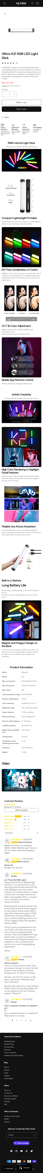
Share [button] (6, 117)
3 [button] (21, 1021)
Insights (7, 1076)
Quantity (5, 89)
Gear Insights (8, 1078)
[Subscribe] (34, 1135)
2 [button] (16, 1021)
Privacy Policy (9, 1047)
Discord (7, 1122)
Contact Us (8, 1093)
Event (6, 1073)
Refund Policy (9, 1044)
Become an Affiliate (11, 1096)
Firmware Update (10, 1099)
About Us (7, 1090)
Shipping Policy (9, 1041)
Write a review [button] (21, 810)
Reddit (6, 1119)
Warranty (7, 1050)
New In (6, 1067)
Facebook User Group (12, 1116)
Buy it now (21, 109)
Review (6, 1070)
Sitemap (7, 1102)
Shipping (4, 86)
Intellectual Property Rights (13, 1055)
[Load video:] (21, 780)
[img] (16, 840)
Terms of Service (10, 1053)
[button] (4, 3)
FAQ (5, 1104)
